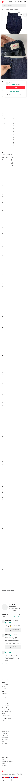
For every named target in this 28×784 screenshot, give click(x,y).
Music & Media (5, 737)
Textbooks (4, 713)
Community (4, 688)
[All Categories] (15, 1)
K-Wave (3, 752)
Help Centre (4, 773)
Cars (3, 759)
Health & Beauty (5, 697)
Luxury (3, 699)
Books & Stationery (6, 705)
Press (13, 773)
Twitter (3, 674)
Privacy (13, 774)
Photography (4, 733)
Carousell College (5, 679)
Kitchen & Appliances (6, 711)
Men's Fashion (5, 693)
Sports (3, 741)
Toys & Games (5, 739)
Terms (10, 774)
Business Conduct (18, 774)
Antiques (3, 747)
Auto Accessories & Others (7, 761)
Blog (2, 677)
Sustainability (17, 773)
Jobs (3, 725)
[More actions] (25, 14)
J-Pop (3, 754)
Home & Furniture (5, 709)
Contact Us (9, 773)
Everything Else (5, 684)
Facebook (4, 672)
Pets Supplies (4, 749)
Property (3, 763)
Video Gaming (4, 743)
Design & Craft (5, 735)
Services (3, 728)
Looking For (4, 686)
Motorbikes (4, 765)
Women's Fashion (5, 695)
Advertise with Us (5, 774)
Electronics (4, 720)
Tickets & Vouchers (6, 745)
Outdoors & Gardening (6, 715)
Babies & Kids (4, 707)
